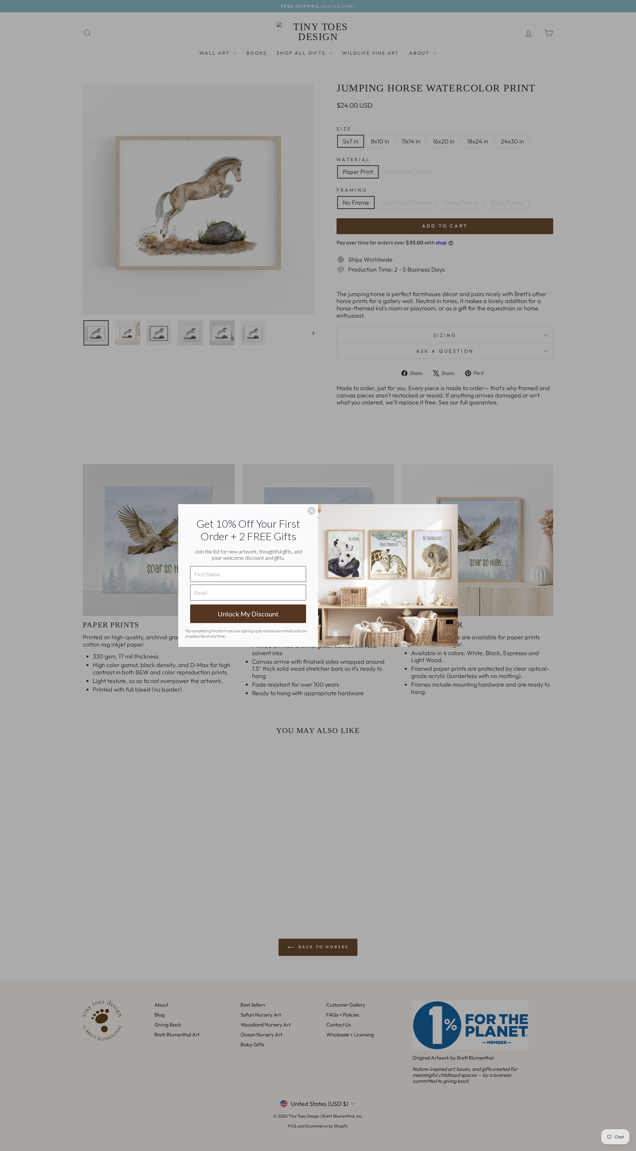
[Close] (311, 511)
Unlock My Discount (248, 614)
